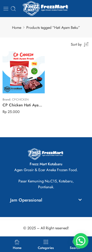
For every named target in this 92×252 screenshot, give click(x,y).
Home (16, 27)
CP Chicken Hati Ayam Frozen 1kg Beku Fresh (24, 105)
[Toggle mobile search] (13, 8)
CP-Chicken (20, 99)
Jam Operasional (26, 200)
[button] (46, 201)
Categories (46, 247)
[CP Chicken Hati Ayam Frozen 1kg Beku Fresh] (24, 72)
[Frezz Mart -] (45, 8)
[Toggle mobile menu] (6, 9)
